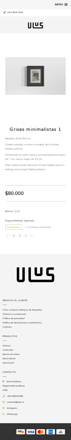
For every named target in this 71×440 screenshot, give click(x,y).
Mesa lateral (9, 358)
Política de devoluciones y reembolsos (22, 322)
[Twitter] (13, 235)
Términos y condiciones (14, 314)
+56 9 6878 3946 (14, 12)
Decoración (8, 362)
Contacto (7, 327)
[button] (61, 4)
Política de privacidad (13, 318)
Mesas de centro (11, 354)
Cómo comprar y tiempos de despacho (22, 309)
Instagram (12, 408)
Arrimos (7, 345)
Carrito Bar (8, 350)
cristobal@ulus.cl (15, 402)
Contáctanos (13, 227)
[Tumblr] (25, 235)
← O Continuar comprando (37, 227)
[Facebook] (7, 235)
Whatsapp (12, 414)
